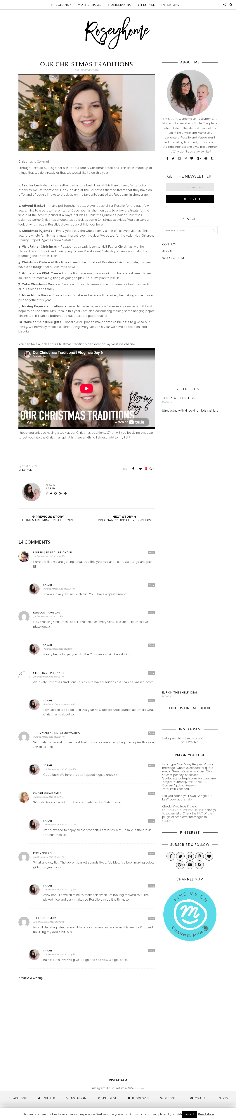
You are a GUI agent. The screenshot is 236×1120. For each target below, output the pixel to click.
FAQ (200, 813)
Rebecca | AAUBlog (46, 612)
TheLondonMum (44, 918)
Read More (206, 1114)
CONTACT (169, 244)
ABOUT (167, 251)
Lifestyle (146, 4)
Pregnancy (61, 4)
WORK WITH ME (174, 258)
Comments (27, 466)
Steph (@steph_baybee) (49, 672)
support (167, 820)
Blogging (167, 402)
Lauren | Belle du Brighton (52, 552)
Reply (151, 552)
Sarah (50, 488)
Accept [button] (189, 1114)
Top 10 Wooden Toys (178, 398)
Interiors (170, 4)
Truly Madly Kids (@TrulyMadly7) (57, 732)
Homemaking (120, 4)
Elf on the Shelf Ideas (180, 692)
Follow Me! (190, 742)
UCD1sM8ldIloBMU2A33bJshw (183, 810)
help (189, 799)
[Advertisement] (190, 323)
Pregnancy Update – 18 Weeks (124, 520)
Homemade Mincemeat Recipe (48, 520)
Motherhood (90, 4)
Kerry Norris (42, 853)
